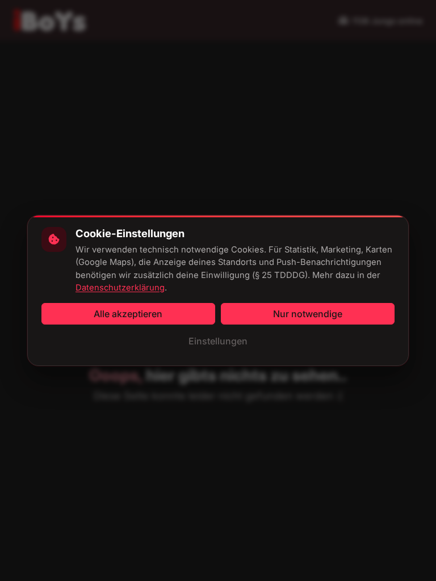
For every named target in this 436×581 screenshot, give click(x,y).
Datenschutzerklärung (120, 288)
